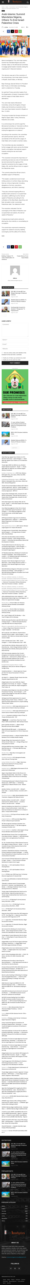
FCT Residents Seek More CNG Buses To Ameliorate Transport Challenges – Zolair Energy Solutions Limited (15, 554)
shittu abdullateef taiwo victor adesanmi (12, 596)
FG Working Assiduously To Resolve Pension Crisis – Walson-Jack (14, 784)
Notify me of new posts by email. (12, 359)
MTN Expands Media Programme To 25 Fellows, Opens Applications (14, 521)
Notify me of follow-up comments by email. (14, 358)
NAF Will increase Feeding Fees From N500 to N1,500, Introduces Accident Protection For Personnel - (13, 999)
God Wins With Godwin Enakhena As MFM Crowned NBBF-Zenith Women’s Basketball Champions (14, 1083)
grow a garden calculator (8, 724)
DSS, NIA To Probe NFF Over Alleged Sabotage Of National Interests (19, 293)
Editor (6, 27)
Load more (14, 447)
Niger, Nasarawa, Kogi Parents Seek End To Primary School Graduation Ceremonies (14, 763)
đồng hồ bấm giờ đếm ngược (9, 729)
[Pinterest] (16, 31)
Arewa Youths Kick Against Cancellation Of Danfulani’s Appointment (14, 1026)
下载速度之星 (5, 720)
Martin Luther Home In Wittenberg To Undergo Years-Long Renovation (14, 978)
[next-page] (5, 315)
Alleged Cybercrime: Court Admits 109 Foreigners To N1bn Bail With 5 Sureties (14, 1056)
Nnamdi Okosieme (6, 1126)
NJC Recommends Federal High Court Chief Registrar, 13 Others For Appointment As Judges (15, 598)
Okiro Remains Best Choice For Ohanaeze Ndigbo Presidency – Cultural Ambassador (13, 1008)
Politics (3, 311)
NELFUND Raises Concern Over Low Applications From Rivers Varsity (15, 838)
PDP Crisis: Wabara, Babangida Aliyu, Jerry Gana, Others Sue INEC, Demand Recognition (14, 474)
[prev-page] (3, 315)
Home (3, 7)
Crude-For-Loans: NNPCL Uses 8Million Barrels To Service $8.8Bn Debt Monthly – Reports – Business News (14, 1113)
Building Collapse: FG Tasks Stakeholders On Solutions (8, 257)
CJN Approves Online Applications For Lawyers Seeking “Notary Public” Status (15, 701)
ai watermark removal (7, 735)
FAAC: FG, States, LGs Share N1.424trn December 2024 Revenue (15, 956)
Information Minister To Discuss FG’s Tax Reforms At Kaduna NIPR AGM (15, 1034)
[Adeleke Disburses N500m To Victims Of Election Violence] (6, 302)
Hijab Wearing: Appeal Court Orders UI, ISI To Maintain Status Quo (14, 460)
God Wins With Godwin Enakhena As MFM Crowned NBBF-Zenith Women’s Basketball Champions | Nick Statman (15, 1080)
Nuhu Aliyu (4, 865)
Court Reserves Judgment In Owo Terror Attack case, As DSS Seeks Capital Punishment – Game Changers (14, 509)
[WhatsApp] (20, 31)
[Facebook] (8, 31)
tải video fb (5, 677)
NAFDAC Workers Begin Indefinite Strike (17, 1109)
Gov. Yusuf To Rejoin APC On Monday (11, 615)
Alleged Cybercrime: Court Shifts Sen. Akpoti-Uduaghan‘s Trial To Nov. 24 (14, 685)
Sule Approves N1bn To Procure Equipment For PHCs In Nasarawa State (15, 731)
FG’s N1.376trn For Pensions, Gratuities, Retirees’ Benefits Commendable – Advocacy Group (13, 604)
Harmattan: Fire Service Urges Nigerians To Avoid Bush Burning (14, 1048)
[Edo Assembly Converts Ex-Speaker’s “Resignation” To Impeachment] (6, 309)
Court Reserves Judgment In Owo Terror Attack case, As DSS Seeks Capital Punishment (13, 513)
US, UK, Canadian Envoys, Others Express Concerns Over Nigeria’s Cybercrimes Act (15, 846)
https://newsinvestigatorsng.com (15, 280)
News (7, 7)
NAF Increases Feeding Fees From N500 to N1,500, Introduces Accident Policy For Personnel (14, 1002)
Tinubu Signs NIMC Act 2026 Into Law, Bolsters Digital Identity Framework (14, 468)
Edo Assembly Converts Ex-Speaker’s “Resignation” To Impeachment (18, 309)
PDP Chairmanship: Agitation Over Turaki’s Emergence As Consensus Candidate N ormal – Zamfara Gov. (13, 660)
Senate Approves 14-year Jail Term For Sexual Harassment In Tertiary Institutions (14, 672)
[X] (12, 31)
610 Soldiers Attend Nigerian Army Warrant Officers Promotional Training (14, 693)
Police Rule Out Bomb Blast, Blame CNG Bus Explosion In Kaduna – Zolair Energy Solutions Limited (13, 538)
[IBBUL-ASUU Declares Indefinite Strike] (6, 434)
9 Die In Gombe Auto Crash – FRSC (17, 642)
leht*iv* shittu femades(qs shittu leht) (11, 954)
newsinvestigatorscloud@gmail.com (16, 1257)
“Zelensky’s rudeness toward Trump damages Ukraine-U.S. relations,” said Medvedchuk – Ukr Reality (14, 885)
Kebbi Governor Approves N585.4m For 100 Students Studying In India (14, 986)
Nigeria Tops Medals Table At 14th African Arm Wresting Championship (14, 776)
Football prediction (7, 671)
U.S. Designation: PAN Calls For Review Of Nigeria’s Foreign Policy (14, 666)
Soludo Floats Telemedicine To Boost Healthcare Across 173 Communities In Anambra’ (15, 854)
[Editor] (3, 27)
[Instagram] (15, 1268)
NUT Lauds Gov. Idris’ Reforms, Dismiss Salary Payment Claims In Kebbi (15, 636)
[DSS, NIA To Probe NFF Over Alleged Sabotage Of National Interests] (6, 293)
